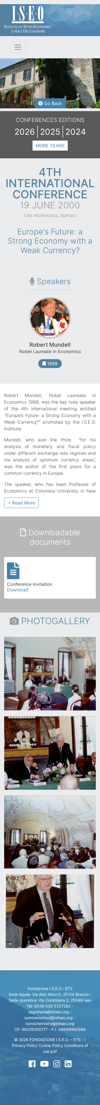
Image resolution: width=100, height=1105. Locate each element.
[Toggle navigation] (18, 47)
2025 (50, 132)
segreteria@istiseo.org (48, 1011)
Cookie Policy (51, 1045)
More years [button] (50, 145)
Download (17, 589)
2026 (24, 132)
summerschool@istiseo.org (48, 1017)
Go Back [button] (52, 103)
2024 (75, 132)
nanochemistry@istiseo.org (50, 1023)
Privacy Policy (25, 1045)
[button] (21, 503)
